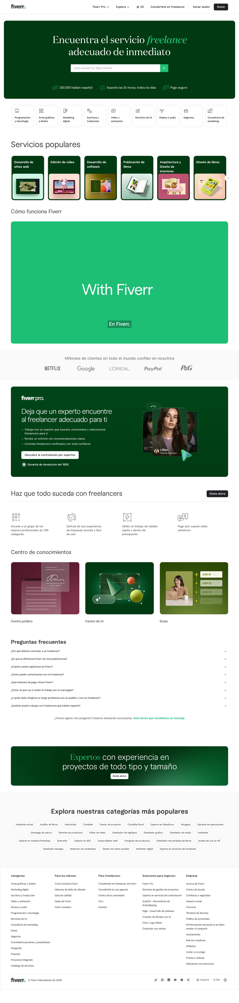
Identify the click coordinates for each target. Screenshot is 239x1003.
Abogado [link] (186, 825)
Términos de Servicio (197, 913)
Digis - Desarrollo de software (158, 911)
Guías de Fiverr (63, 901)
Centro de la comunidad (111, 895)
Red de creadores (196, 940)
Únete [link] (221, 7)
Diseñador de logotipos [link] (124, 833)
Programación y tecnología (25, 913)
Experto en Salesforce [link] (162, 825)
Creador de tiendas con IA (156, 917)
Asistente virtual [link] (24, 825)
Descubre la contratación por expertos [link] (50, 455)
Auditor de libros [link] (49, 825)
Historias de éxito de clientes (70, 890)
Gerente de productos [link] (70, 833)
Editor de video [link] (97, 833)
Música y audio (19, 907)
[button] (101, 7)
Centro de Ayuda (195, 890)
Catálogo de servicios (22, 966)
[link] (156, 980)
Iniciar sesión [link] (201, 7)
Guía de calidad (63, 895)
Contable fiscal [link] (136, 825)
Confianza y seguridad (198, 895)
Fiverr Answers (63, 907)
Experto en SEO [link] (82, 841)
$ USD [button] (216, 980)
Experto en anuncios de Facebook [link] (178, 849)
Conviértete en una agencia (113, 890)
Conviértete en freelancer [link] (168, 7)
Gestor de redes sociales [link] (116, 849)
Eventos (103, 907)
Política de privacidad (197, 919)
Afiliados (191, 946)
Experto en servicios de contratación (162, 895)
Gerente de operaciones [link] (210, 825)
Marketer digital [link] (144, 849)
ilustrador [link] (62, 841)
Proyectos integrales (22, 960)
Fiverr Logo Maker (152, 923)
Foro (101, 901)
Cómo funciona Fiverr (66, 884)
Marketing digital (19, 890)
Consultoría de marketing (24, 925)
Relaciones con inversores (200, 964)
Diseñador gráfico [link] (153, 833)
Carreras (191, 907)
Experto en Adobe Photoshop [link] (34, 841)
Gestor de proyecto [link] (110, 825)
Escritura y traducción (23, 895)
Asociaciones (193, 935)
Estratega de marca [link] (41, 833)
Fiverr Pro (147, 884)
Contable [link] (88, 825)
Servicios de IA (19, 919)
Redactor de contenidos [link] (83, 849)
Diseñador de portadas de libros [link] (174, 841)
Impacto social (194, 901)
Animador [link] (203, 833)
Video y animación (20, 901)
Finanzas (15, 954)
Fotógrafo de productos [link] (137, 841)
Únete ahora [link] (217, 493)
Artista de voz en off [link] (209, 841)
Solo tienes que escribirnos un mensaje (159, 718)
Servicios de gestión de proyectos (160, 890)
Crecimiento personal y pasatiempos (30, 942)
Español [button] (204, 980)
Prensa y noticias (195, 958)
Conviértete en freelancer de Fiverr (118, 884)
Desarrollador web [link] (108, 841)
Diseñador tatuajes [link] (53, 849)
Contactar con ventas (154, 929)
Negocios (16, 936)
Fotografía (16, 948)
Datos (14, 931)
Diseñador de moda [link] (180, 833)
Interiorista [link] (70, 825)
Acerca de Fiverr (195, 884)
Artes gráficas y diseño (23, 884)
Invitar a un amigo (195, 952)
